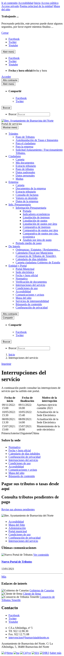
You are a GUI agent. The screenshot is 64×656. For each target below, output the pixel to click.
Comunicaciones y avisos (30, 294)
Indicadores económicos (36, 214)
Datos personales (25, 175)
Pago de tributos (25, 169)
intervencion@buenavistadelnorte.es (29, 637)
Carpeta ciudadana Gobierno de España (38, 262)
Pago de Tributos (25, 136)
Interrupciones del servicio (30, 285)
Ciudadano (15, 156)
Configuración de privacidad (32, 307)
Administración (17, 528)
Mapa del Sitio (17, 524)
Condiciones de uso (27, 288)
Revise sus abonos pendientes (18, 509)
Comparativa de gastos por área (40, 230)
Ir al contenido (9, 2)
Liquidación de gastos (35, 220)
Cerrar (5, 32)
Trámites (13, 133)
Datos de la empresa (27, 201)
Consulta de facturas (27, 194)
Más (3, 576)
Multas (19, 178)
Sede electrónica (25, 272)
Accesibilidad (25, 2)
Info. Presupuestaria (20, 204)
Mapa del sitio (23, 297)
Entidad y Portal (18, 265)
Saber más (55, 652)
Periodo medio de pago (29, 243)
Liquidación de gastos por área (40, 223)
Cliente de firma (32, 593)
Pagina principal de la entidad (36, 6)
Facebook (21, 98)
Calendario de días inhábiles (31, 259)
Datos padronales (25, 172)
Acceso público (49, 2)
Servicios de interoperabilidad (32, 301)
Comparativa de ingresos (36, 227)
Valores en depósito (27, 198)
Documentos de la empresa (31, 188)
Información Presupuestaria (31, 207)
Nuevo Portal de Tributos (16, 561)
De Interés (14, 246)
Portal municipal (18, 531)
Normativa (22, 278)
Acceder (6, 76)
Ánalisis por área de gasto (37, 239)
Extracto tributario (26, 165)
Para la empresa (24, 146)
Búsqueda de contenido (29, 304)
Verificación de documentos (31, 281)
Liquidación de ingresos (36, 217)
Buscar (12, 114)
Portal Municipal (25, 268)
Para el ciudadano (26, 143)
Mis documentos (25, 162)
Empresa (13, 181)
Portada (27, 210)
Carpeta (20, 159)
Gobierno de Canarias (42, 590)
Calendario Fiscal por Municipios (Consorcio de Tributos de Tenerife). (36, 254)
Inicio (37, 2)
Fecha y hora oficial (27, 275)
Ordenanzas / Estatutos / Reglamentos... (38, 249)
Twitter (20, 101)
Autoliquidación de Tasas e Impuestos (37, 140)
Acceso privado (10, 6)
